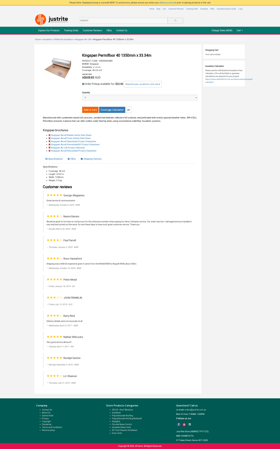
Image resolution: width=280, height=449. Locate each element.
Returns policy (48, 430)
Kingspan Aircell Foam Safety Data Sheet (71, 138)
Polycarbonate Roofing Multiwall (127, 418)
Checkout (204, 9)
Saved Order (48, 415)
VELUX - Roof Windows (122, 410)
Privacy (45, 418)
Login (240, 9)
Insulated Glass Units (121, 427)
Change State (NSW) (222, 30)
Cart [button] (239, 30)
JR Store (139, 446)
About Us (46, 412)
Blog (158, 9)
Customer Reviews (176, 9)
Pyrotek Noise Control (122, 424)
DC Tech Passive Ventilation (125, 430)
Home (151, 9)
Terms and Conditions (52, 427)
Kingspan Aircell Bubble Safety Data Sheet (71, 135)
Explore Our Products (49, 30)
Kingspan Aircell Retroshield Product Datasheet (73, 150)
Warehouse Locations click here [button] (142, 84)
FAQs (212, 9)
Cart (164, 9)
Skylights (116, 421)
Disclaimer (47, 424)
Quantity (86, 92)
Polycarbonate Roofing (122, 415)
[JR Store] (52, 19)
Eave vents (117, 433)
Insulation (116, 412)
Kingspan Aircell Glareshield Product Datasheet (73, 141)
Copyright (46, 421)
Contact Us (121, 30)
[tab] (54, 159)
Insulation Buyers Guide (226, 9)
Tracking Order (192, 9)
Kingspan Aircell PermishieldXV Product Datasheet (75, 144)
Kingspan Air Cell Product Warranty (68, 147)
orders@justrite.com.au (195, 410)
